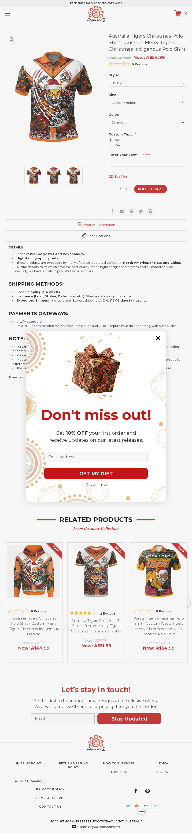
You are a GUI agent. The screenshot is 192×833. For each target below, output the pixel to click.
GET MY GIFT (96, 474)
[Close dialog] (158, 338)
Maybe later (96, 484)
